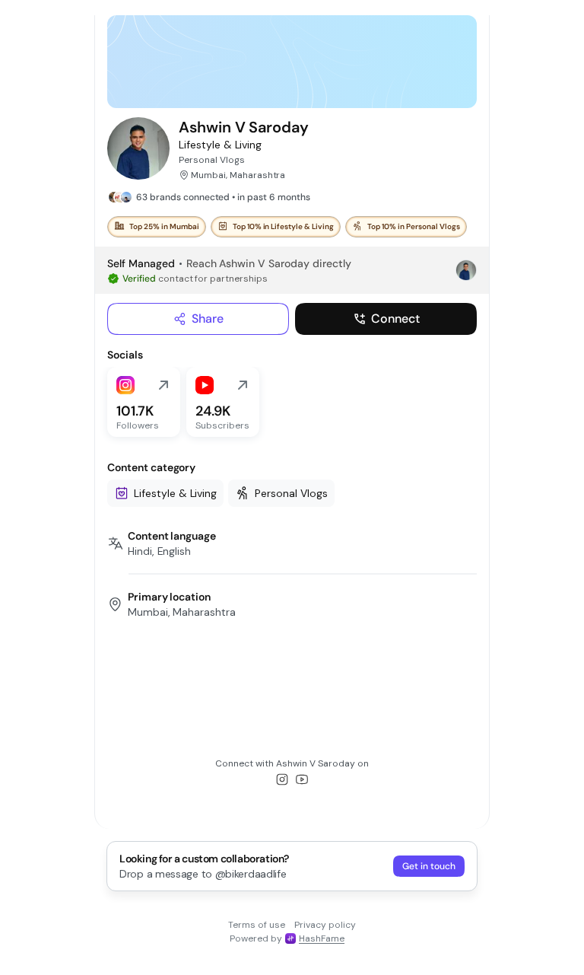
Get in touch (428, 866)
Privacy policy (325, 925)
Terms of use (256, 925)
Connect (395, 319)
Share (208, 319)
